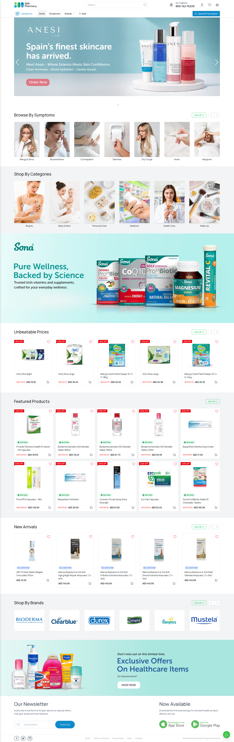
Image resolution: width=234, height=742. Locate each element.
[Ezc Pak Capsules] (175, 464)
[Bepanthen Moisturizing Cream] (217, 411)
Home (42, 13)
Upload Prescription (208, 13)
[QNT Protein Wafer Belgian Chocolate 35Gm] (49, 537)
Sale (84, 13)
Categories (26, 13)
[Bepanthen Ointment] (92, 464)
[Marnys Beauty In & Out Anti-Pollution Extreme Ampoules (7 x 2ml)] (133, 537)
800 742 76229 (185, 6)
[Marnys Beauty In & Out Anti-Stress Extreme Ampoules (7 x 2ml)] (175, 537)
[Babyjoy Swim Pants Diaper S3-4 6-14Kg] (217, 342)
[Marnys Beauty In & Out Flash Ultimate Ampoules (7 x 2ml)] (217, 537)
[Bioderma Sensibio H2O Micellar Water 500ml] (134, 411)
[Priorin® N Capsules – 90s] (50, 464)
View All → (199, 115)
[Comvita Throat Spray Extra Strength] (134, 464)
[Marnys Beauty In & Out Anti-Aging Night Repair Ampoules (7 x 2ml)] (91, 537)
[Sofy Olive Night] (49, 342)
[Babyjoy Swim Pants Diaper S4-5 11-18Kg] (133, 342)
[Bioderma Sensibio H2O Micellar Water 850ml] (92, 411)
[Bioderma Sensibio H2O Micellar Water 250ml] (175, 411)
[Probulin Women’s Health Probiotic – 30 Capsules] (50, 411)
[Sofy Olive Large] (91, 342)
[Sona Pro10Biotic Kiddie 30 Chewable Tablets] (217, 464)
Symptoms (54, 13)
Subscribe (65, 724)
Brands (68, 13)
